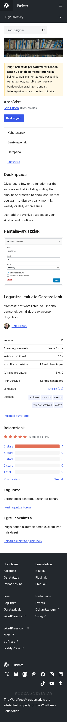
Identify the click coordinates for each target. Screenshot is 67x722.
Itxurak (40, 571)
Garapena (14, 152)
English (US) (55, 388)
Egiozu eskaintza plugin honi (23, 541)
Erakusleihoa (43, 564)
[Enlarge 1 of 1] (58, 242)
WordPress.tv (15, 616)
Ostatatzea (11, 577)
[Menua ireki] (61, 5)
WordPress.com (16, 628)
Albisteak (10, 571)
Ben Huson (11, 108)
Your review (12, 479)
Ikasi (7, 596)
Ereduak (41, 584)
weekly (58, 397)
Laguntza (13, 162)
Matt (9, 635)
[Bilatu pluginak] (43, 30)
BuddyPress (14, 648)
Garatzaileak (12, 609)
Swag (41, 616)
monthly (46, 397)
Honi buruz (11, 564)
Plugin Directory (13, 17)
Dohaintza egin (47, 609)
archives (34, 397)
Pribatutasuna (13, 584)
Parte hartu (43, 596)
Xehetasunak (16, 132)
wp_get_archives (43, 405)
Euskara (17, 665)
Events (40, 603)
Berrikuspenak (17, 142)
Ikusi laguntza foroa (17, 507)
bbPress (11, 641)
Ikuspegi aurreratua (16, 416)
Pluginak (41, 577)
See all (58, 479)
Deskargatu (13, 118)
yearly (58, 405)
